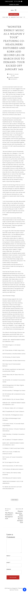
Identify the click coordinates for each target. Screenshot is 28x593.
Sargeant (16, 77)
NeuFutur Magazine (12, 588)
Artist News (14, 499)
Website (9, 569)
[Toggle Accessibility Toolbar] (25, 590)
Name (9, 555)
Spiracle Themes (14, 590)
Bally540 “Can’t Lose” (14, 17)
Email (8, 562)
